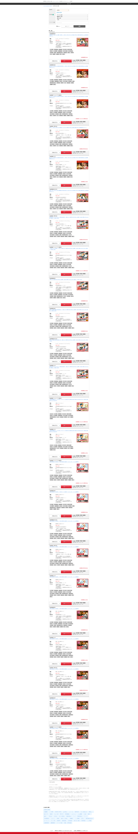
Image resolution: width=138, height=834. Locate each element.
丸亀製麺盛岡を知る (84, 57)
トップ (51, 830)
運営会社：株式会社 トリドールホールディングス (63, 830)
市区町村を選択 (59, 12)
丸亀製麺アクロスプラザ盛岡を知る (82, 118)
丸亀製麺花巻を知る (84, 87)
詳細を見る (54, 61)
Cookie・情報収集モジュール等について (81, 830)
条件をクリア (67, 26)
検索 (79, 26)
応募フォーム (66, 61)
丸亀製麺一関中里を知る (83, 148)
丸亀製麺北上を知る (84, 181)
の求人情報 (47, 809)
